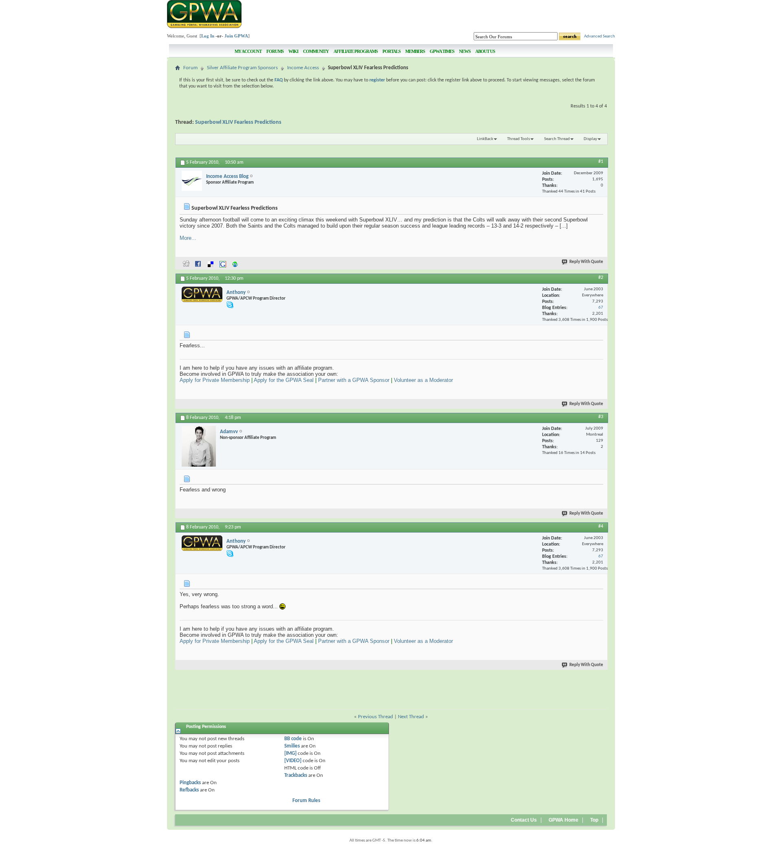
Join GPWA (236, 35)
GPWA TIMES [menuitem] (442, 51)
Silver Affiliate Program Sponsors (242, 67)
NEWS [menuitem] (464, 51)
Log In (207, 35)
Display (590, 139)
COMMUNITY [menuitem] (316, 51)
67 (600, 307)
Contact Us (524, 820)
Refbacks (189, 790)
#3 (600, 416)
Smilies (292, 746)
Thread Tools (518, 139)
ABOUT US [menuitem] (485, 51)
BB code (293, 738)
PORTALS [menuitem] (391, 51)
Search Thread (557, 139)
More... (188, 238)
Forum (190, 67)
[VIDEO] (292, 760)
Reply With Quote (586, 262)
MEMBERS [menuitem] (415, 51)
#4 (600, 526)
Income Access (303, 67)
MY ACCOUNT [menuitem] (248, 51)
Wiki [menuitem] (293, 51)
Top (594, 820)
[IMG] (290, 753)
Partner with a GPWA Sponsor (353, 380)
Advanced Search (599, 36)
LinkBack (485, 139)
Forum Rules (306, 800)
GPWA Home (563, 820)
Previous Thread (375, 716)
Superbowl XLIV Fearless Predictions (238, 122)
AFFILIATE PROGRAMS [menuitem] (356, 51)
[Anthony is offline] (202, 294)
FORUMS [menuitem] (274, 51)
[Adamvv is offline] (199, 446)
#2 (600, 277)
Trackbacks (295, 775)
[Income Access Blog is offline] (192, 181)
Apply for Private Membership (215, 380)
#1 (600, 161)
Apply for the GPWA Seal (284, 380)
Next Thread (411, 716)
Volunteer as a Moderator (423, 380)
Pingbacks (190, 782)
